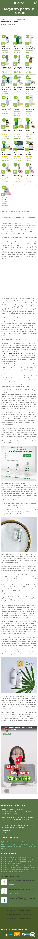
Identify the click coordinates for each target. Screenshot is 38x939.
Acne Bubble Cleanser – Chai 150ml (19, 109)
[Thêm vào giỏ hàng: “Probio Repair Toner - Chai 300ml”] (15, 64)
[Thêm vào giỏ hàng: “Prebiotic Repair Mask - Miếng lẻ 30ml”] (27, 84)
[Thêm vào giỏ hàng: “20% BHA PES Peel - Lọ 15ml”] (3, 127)
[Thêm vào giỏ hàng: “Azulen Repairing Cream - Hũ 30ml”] (3, 172)
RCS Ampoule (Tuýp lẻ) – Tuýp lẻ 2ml (19, 48)
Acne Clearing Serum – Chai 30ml (6, 109)
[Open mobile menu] (2, 3)
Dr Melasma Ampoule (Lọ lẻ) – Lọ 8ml (30, 69)
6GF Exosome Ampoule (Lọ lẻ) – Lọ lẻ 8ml (7, 48)
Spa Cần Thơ (29, 700)
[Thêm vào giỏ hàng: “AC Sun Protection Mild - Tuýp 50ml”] (27, 105)
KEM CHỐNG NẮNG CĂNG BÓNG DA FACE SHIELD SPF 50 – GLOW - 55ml (22, 899)
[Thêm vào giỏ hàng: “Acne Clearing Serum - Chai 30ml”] (3, 105)
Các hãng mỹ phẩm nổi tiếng (17, 19)
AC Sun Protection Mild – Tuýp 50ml (30, 109)
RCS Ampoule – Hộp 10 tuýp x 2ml (18, 132)
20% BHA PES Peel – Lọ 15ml (6, 131)
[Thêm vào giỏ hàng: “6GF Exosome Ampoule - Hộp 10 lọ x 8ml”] (3, 84)
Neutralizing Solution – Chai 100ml (30, 48)
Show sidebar (7, 30)
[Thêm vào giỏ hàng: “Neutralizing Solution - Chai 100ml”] (27, 43)
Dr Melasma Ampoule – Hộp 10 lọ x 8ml (6, 154)
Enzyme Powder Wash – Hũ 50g (7, 68)
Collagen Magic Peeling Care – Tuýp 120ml (30, 177)
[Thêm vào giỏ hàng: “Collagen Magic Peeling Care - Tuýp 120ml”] (27, 172)
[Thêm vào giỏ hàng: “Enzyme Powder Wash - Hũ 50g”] (3, 64)
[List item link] (19, 830)
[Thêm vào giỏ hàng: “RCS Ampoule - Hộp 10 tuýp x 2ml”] (15, 127)
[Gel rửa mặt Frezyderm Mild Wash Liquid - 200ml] (4, 891)
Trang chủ (4, 19)
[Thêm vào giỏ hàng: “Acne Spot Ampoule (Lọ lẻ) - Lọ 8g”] (27, 149)
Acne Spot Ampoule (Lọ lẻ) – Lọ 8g (30, 154)
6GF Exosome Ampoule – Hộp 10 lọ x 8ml (6, 89)
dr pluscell (23, 246)
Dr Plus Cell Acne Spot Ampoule (11, 353)
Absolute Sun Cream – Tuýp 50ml (18, 177)
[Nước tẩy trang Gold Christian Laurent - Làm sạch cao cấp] (4, 882)
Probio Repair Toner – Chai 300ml (18, 69)
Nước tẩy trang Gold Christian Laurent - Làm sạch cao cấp (22, 881)
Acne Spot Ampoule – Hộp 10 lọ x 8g (18, 154)
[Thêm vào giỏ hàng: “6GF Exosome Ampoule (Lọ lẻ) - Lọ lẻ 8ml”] (3, 43)
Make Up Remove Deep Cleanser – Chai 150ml (30, 133)
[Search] (30, 3)
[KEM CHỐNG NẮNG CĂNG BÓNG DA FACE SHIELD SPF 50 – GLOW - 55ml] (4, 900)
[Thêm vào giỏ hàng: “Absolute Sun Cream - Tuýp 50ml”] (15, 172)
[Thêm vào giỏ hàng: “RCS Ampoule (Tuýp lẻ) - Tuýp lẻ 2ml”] (15, 43)
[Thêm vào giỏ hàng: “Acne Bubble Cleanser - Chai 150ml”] (15, 105)
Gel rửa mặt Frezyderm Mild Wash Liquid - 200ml (23, 890)
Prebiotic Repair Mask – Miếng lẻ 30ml (31, 89)
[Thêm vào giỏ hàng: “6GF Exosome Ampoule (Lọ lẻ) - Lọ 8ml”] (15, 84)
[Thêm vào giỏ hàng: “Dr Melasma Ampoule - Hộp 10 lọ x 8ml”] (3, 149)
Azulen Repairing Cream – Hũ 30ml (5, 178)
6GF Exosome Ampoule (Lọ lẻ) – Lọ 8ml (18, 89)
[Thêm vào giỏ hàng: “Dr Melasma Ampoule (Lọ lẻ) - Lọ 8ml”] (27, 64)
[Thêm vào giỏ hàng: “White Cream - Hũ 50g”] (3, 194)
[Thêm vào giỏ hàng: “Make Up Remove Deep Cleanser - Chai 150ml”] (27, 127)
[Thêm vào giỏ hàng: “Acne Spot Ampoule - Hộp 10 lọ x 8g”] (15, 149)
